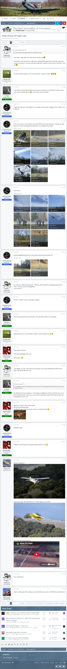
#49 (64, 296)
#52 (64, 347)
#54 (64, 380)
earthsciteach (6, 38)
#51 (64, 330)
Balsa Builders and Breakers (25, 634)
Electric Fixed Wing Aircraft (23, 622)
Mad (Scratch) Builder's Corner (27, 614)
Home (6, 18)
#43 (64, 87)
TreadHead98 (55, 619)
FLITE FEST (15, 658)
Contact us (36, 662)
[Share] (62, 47)
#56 (64, 424)
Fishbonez (7, 55)
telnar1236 (54, 614)
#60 (64, 589)
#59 (64, 574)
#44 (64, 104)
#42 (64, 70)
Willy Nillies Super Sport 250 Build (16, 632)
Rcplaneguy (6, 597)
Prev (4, 42)
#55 (64, 402)
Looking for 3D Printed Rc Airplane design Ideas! (24, 613)
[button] (26, 18)
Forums (22, 18)
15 (19, 42)
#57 (64, 441)
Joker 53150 (9, 634)
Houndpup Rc (9, 614)
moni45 (8, 622)
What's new (35, 18)
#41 (64, 46)
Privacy (52, 662)
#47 (64, 252)
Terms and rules (45, 662)
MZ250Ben (54, 633)
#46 (64, 187)
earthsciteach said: (19, 50)
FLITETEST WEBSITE (7, 658)
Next (23, 42)
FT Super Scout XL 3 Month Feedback (17, 638)
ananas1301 (6, 79)
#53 (64, 365)
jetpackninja (7, 356)
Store (14, 18)
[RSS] (64, 662)
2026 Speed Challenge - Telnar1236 (17, 626)
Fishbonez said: (19, 384)
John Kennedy (9, 639)
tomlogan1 (54, 639)
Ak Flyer (6, 96)
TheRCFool (7, 469)
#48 (64, 282)
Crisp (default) (6, 662)
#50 (64, 313)
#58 (64, 460)
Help (56, 662)
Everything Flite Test (24, 639)
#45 (64, 121)
